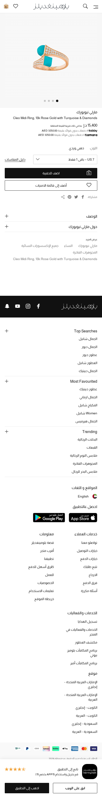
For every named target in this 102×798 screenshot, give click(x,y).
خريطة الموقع (44, 599)
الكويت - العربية (86, 715)
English (83, 496)
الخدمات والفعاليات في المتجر (81, 632)
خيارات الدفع (88, 559)
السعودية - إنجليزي (84, 723)
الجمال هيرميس (86, 421)
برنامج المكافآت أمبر (83, 663)
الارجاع (93, 575)
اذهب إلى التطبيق (27, 788)
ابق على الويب (75, 788)
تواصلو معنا (89, 543)
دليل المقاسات (15, 159)
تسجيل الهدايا (87, 621)
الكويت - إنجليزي (86, 707)
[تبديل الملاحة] (95, 6)
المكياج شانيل (87, 405)
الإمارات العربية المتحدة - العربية (80, 697)
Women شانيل (86, 413)
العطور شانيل (87, 363)
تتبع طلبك (90, 567)
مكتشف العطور (86, 642)
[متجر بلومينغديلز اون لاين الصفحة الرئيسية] (51, 6)
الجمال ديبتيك (88, 371)
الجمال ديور (89, 347)
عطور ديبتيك (88, 389)
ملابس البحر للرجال (84, 471)
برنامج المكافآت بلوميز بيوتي (82, 652)
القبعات (92, 447)
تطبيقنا (49, 559)
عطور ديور (89, 355)
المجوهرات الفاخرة (85, 463)
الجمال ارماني (88, 397)
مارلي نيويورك (86, 112)
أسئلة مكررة (89, 591)
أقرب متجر (47, 551)
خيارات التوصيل (87, 551)
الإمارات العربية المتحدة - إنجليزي (80, 684)
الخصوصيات (45, 583)
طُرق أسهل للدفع (41, 567)
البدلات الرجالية (87, 439)
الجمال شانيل (88, 339)
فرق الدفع (90, 583)
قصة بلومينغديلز (42, 543)
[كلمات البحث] (85, 6)
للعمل (49, 575)
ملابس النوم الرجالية (83, 455)
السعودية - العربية (84, 732)
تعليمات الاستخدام (41, 591)
